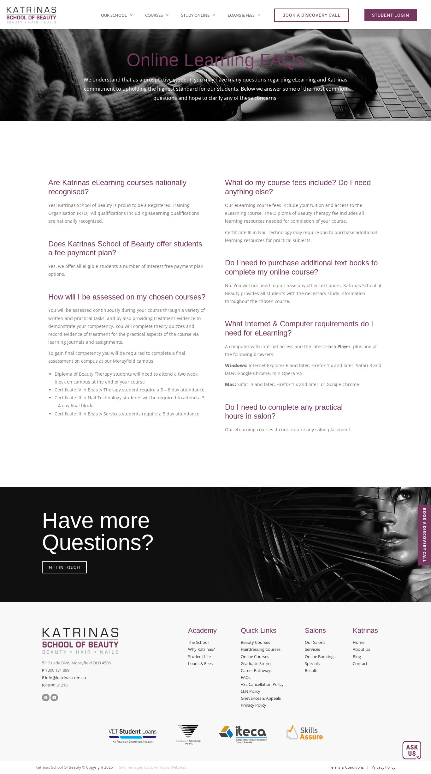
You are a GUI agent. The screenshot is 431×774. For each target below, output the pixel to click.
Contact (360, 663)
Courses (154, 15)
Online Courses (255, 656)
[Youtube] (54, 697)
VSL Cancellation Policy (262, 684)
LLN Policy (250, 691)
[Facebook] (46, 697)
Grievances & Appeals (261, 698)
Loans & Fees (241, 15)
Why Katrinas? (201, 649)
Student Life (199, 656)
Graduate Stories (256, 663)
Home (358, 642)
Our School (114, 15)
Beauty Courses (255, 642)
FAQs (246, 677)
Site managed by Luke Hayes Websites (152, 767)
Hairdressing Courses (260, 649)
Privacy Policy (253, 705)
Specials (312, 663)
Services (312, 649)
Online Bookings (320, 656)
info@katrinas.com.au (65, 677)
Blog (357, 656)
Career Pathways (256, 670)
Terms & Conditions (346, 767)
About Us (361, 649)
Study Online (195, 15)
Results (311, 670)
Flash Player (338, 346)
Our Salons (315, 642)
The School (198, 642)
